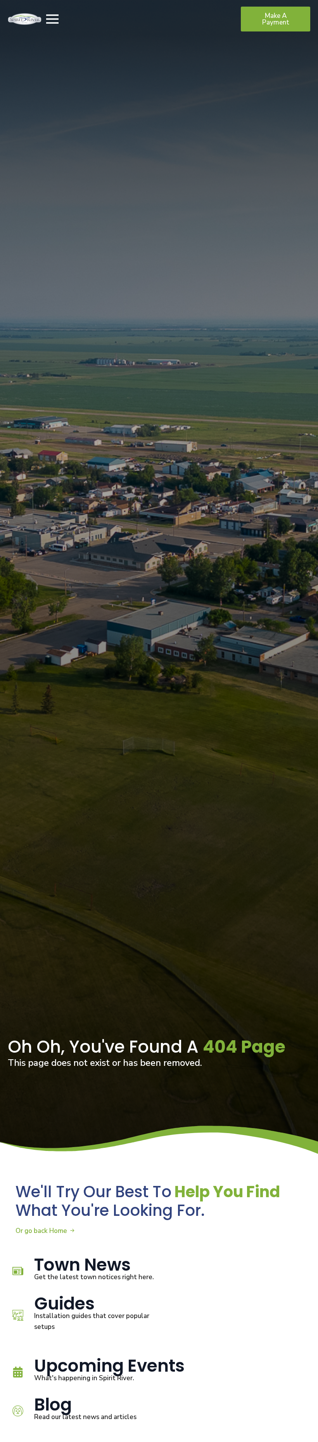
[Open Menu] (52, 19)
